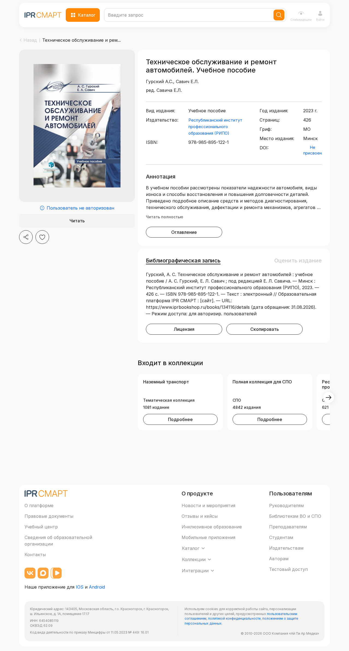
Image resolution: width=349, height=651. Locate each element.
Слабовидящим (301, 19)
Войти (320, 19)
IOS (79, 587)
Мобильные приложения (208, 537)
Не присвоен (312, 150)
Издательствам (286, 548)
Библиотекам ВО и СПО (295, 516)
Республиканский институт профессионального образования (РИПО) (215, 126)
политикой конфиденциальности (234, 618)
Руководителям (286, 505)
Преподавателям (288, 526)
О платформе (39, 505)
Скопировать (264, 329)
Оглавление (184, 232)
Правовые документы (49, 516)
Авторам (278, 558)
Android (97, 587)
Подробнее (180, 419)
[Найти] (278, 15)
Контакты (35, 554)
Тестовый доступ (288, 569)
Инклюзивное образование (212, 526)
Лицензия (184, 329)
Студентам (281, 537)
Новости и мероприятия (208, 505)
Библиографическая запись (183, 260)
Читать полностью (164, 216)
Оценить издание (298, 260)
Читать (77, 220)
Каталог (86, 15)
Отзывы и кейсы (200, 516)
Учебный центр (41, 526)
